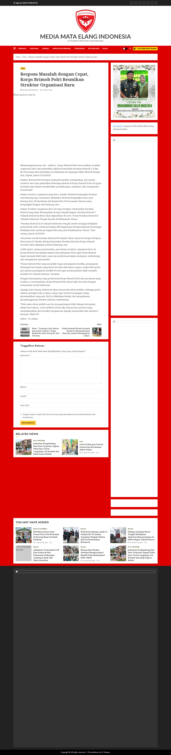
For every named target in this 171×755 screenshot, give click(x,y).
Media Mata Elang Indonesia (85, 36)
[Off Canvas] (14, 48)
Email (23, 396)
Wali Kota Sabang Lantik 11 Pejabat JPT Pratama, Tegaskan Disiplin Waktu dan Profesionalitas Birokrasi (94, 537)
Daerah (45, 48)
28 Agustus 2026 (136, 543)
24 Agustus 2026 (88, 453)
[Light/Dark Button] (125, 48)
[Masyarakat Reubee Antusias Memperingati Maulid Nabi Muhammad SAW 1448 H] (71, 553)
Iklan (105, 48)
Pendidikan (79, 48)
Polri (23, 68)
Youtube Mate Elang (146, 48)
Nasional (34, 48)
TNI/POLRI (41, 441)
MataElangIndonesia (30, 90)
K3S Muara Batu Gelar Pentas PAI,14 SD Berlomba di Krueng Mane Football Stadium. (46, 536)
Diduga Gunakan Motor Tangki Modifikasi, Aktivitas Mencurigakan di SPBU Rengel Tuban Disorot (141, 536)
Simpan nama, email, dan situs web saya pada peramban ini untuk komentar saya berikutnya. (59, 416)
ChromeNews (93, 752)
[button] (130, 48)
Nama (23, 387)
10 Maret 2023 (47, 90)
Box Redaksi (93, 48)
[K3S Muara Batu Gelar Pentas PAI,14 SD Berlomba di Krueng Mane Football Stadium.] (24, 535)
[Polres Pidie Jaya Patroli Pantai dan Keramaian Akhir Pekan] (70, 447)
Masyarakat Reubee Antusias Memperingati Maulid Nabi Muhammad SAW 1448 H (93, 554)
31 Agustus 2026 (41, 543)
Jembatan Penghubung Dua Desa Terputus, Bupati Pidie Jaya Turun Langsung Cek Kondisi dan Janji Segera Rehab (46, 448)
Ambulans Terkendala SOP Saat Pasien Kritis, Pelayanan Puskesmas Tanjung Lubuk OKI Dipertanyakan (46, 555)
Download (117, 126)
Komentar (25, 355)
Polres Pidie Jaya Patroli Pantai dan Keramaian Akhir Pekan (91, 447)
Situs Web (24, 405)
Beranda (22, 48)
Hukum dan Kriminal (61, 48)
